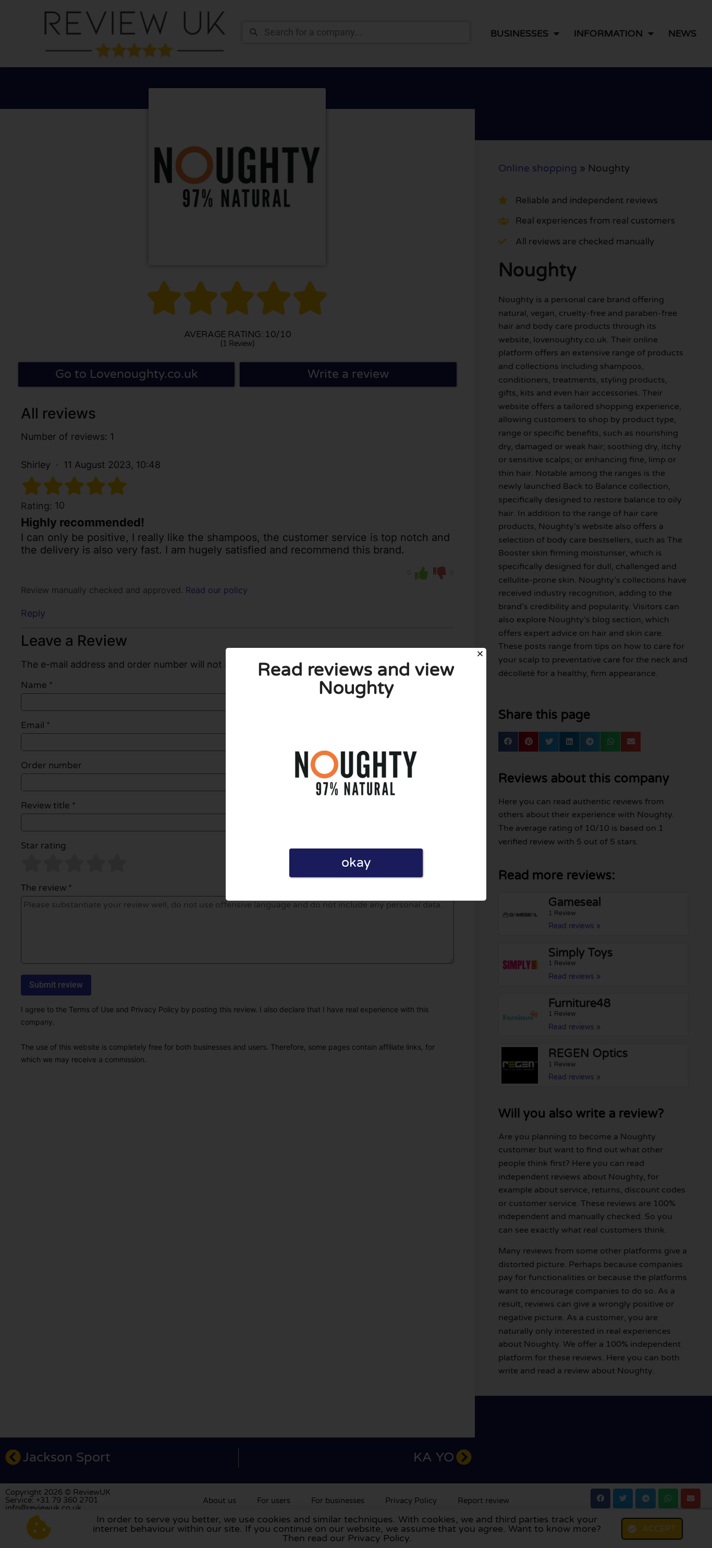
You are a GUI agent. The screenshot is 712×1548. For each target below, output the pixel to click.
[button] (480, 653)
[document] (356, 774)
